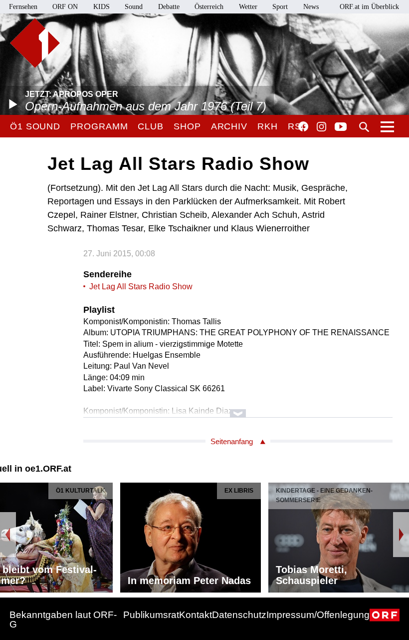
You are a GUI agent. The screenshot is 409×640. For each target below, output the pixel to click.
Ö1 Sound (35, 126)
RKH (267, 126)
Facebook (303, 126)
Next (401, 534)
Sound (134, 6)
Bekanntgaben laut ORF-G (63, 620)
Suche (364, 127)
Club (151, 126)
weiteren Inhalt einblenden (238, 408)
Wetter (248, 6)
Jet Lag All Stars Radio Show (141, 286)
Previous (8, 534)
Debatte (169, 6)
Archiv (229, 126)
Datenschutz (239, 615)
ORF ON (65, 6)
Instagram (321, 127)
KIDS (101, 6)
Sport (280, 6)
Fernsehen (23, 6)
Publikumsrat (151, 615)
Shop (187, 126)
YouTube (341, 127)
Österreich (209, 6)
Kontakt (195, 615)
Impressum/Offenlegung (318, 615)
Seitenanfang (231, 441)
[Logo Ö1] (35, 43)
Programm (99, 126)
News (311, 6)
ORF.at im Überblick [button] (369, 6)
